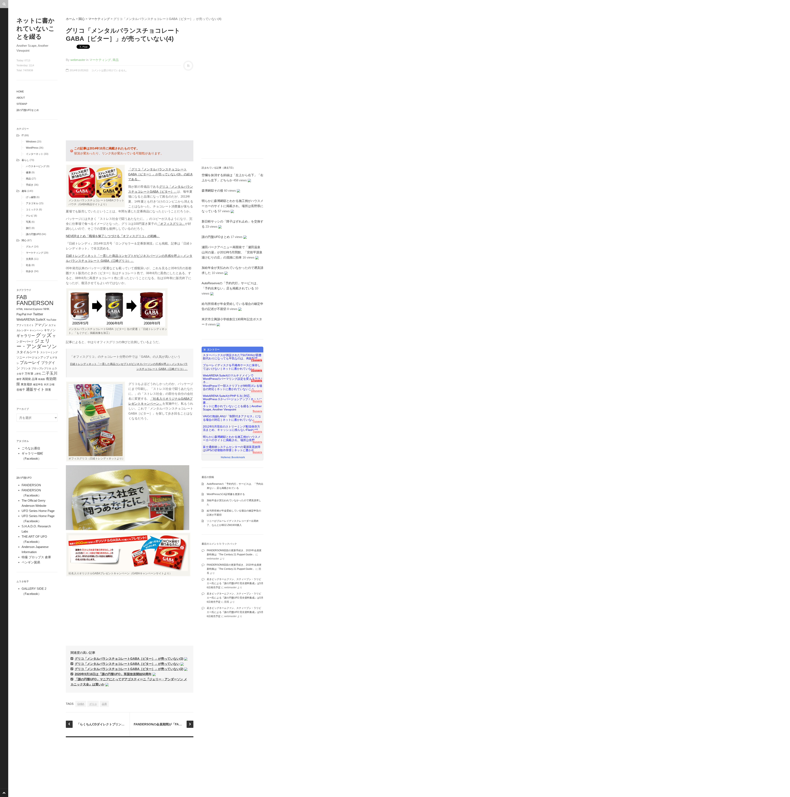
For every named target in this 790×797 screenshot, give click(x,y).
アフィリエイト (25, 325)
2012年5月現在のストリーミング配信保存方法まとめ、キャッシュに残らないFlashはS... (231, 428)
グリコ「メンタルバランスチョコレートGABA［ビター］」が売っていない (127, 663)
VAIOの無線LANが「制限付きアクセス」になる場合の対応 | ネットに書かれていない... (232, 418)
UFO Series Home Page (38, 511)
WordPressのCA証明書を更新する (226, 494)
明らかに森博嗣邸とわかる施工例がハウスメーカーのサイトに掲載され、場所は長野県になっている (232, 206)
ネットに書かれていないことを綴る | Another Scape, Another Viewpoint (232, 408)
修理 (18, 379)
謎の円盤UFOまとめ (27, 110)
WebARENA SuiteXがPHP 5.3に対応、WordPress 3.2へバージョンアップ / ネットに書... (232, 397)
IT (23, 135)
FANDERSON (34, 302)
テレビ (29, 215)
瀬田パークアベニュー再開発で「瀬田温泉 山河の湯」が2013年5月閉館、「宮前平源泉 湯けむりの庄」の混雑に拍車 (233, 252)
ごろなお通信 (31, 448)
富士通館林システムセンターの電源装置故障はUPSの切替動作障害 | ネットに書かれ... (231, 448)
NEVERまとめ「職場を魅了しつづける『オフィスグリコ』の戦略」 (113, 236)
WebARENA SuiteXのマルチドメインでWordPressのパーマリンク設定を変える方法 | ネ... (232, 377)
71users (256, 360)
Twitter (38, 314)
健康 (28, 172)
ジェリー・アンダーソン (36, 343)
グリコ (93, 704)
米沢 (46, 384)
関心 (24, 240)
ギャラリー (25, 336)
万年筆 (29, 373)
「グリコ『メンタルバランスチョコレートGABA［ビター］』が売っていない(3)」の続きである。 (160, 174)
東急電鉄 (26, 384)
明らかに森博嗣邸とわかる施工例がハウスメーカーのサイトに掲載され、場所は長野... (231, 438)
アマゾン (41, 325)
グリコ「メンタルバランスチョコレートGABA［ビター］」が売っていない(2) (129, 669)
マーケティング (34, 252)
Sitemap (21, 104)
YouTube (51, 319)
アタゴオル (32, 203)
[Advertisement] (129, 108)
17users (256, 380)
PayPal (21, 314)
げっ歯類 (31, 197)
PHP (29, 314)
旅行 (28, 228)
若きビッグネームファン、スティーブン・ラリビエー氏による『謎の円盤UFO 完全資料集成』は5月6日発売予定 (235, 583)
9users (257, 401)
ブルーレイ (30, 362)
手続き (29, 184)
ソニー (20, 357)
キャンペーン (36, 330)
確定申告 (38, 384)
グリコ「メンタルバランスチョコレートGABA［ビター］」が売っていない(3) (129, 658)
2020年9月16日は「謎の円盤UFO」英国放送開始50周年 (113, 674)
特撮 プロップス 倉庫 (36, 557)
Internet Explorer (33, 309)
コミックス (32, 209)
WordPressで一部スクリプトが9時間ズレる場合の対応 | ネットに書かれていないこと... (232, 387)
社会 (28, 265)
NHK (46, 309)
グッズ (44, 335)
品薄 (34, 379)
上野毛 (37, 374)
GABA (80, 704)
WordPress (32, 147)
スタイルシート (28, 352)
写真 (28, 221)
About (20, 97)
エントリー (213, 349)
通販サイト (35, 389)
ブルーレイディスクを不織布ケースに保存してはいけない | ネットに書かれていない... (231, 367)
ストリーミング (49, 352)
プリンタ (26, 368)
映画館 (41, 379)
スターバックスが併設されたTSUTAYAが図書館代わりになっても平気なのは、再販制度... (232, 357)
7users (257, 421)
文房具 (29, 259)
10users (256, 390)
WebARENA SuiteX (30, 319)
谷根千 (20, 389)
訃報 (52, 384)
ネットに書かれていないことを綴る (35, 28)
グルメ (29, 246)
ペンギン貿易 (31, 562)
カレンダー (22, 330)
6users (257, 441)
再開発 (26, 379)
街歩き (29, 271)
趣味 (24, 191)
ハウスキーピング (36, 166)
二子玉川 (49, 373)
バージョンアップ (37, 357)
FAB (21, 297)
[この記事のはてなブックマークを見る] (185, 658)
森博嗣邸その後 (212, 190)
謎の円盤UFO (33, 234)
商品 (28, 178)
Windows (31, 141)
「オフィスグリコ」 (171, 223)
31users (256, 370)
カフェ (52, 325)
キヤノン (50, 330)
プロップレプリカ (41, 368)
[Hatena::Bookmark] (233, 457)
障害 (48, 389)
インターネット (34, 154)
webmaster (77, 60)
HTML (19, 309)
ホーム (70, 19)
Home (20, 91)
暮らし (25, 160)
